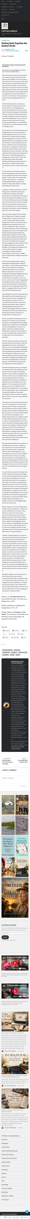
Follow (5, 937)
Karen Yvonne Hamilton (12, 50)
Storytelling (5, 1184)
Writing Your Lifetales (8, 1196)
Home (3, 1)
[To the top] (26, 1211)
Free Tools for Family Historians (12, 1033)
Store (3, 1181)
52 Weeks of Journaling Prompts (10, 12)
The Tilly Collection (7, 1188)
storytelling (23, 652)
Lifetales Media (9, 31)
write (18, 654)
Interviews (4, 9)
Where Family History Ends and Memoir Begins (12, 1110)
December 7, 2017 (9, 49)
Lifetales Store (5, 15)
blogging (17, 650)
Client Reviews (6, 1147)
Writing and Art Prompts (8, 6)
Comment (22, 786)
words (12, 654)
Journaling (17, 1)
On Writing (19, 6)
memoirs (14, 652)
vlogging (5, 654)
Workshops (5, 1192)
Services (4, 1177)
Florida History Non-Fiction (9, 1158)
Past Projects (5, 1199)
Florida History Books (8, 1154)
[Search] (3, 18)
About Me (12, 9)
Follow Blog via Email (9, 925)
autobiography (7, 650)
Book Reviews (13, 4)
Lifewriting (4, 4)
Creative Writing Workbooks (10, 1151)
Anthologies (5, 1143)
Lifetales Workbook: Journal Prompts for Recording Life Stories (14, 1076)
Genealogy (9, 1)
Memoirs (4, 1173)
